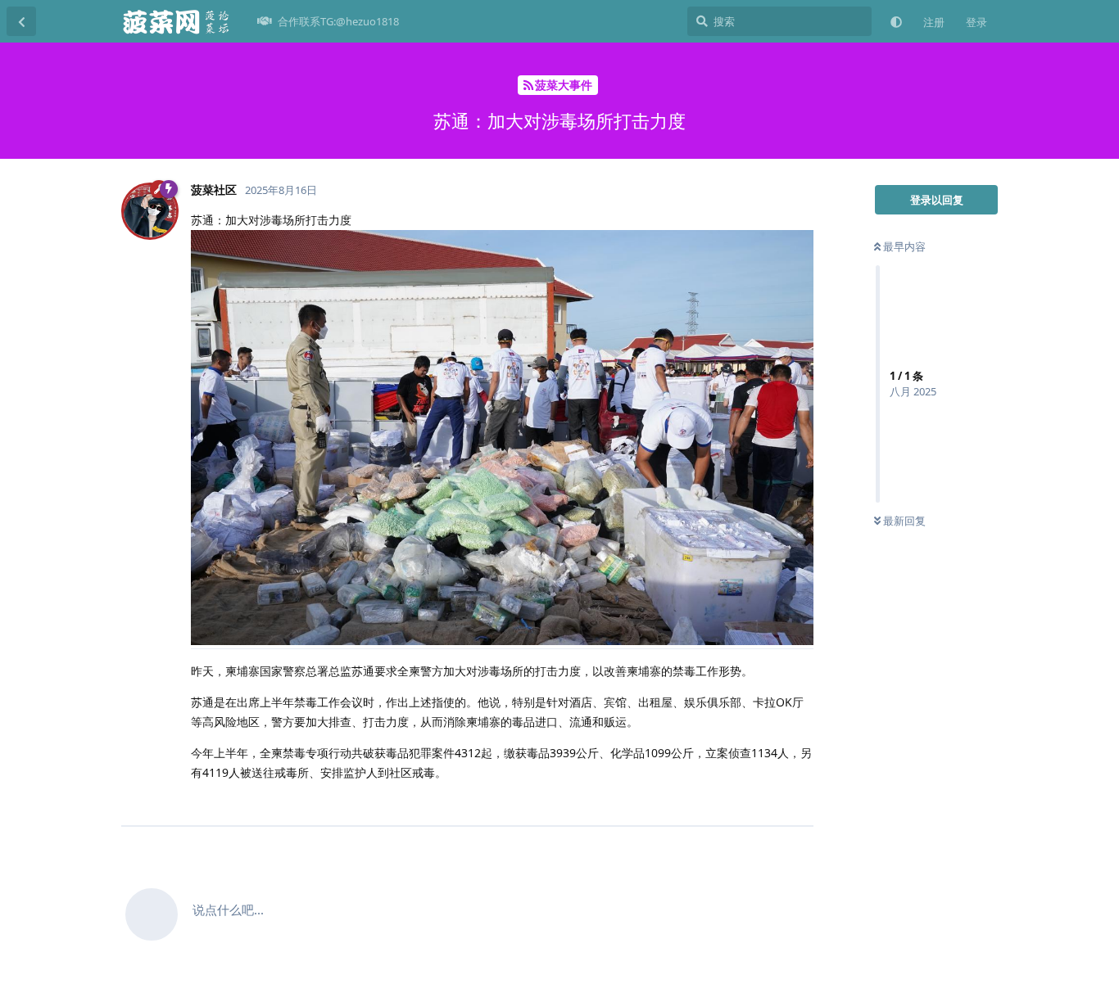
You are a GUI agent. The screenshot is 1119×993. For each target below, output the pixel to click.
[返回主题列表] (21, 21)
